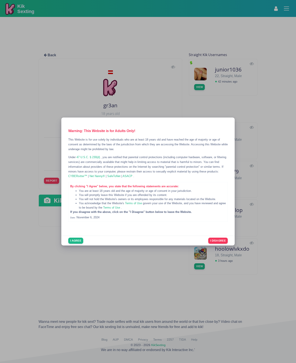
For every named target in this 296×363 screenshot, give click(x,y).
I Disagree (218, 240)
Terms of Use (134, 203)
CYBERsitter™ (78, 176)
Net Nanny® (97, 176)
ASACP (128, 176)
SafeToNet (114, 176)
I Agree (75, 240)
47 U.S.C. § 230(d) (88, 157)
